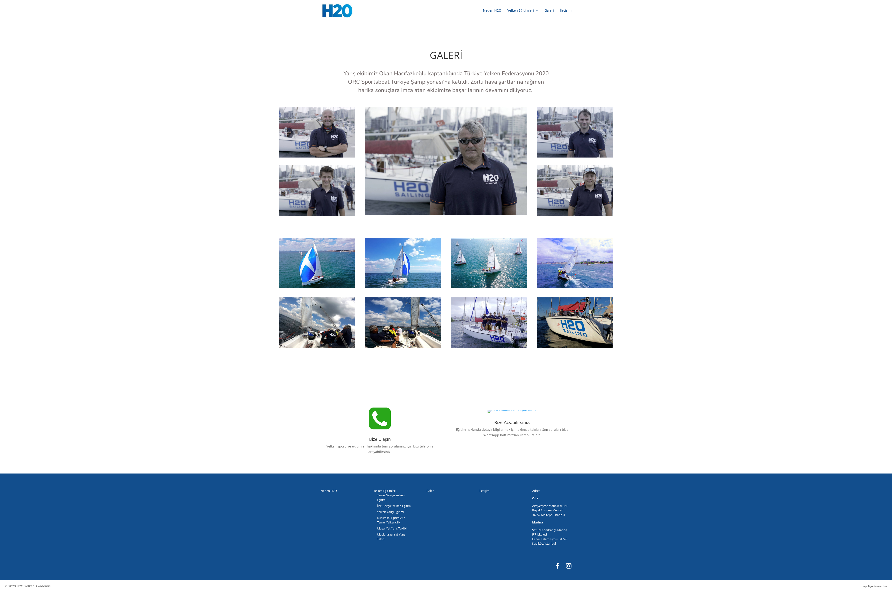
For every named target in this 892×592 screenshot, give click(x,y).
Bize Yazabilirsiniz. (512, 422)
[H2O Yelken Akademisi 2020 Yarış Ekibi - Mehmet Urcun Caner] (317, 132)
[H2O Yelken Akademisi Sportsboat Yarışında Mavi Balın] (317, 263)
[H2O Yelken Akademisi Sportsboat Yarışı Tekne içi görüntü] (403, 322)
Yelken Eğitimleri (520, 11)
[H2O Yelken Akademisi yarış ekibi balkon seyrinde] (575, 263)
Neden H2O (492, 11)
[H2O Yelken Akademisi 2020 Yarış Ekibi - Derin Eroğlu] (575, 190)
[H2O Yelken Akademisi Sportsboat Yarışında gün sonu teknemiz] (575, 322)
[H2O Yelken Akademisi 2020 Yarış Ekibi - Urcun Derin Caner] (317, 190)
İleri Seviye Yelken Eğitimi (394, 506)
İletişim (565, 11)
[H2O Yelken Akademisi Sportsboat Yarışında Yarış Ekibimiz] (489, 322)
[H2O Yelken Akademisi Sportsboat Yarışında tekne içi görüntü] (317, 322)
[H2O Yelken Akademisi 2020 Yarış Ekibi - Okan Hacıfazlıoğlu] (446, 161)
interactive (875, 586)
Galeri (549, 11)
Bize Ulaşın (380, 439)
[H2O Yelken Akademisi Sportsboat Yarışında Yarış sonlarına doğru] (403, 263)
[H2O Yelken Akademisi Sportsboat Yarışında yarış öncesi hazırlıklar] (489, 263)
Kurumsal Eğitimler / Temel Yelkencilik (391, 520)
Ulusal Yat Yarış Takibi (392, 528)
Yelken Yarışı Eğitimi (390, 512)
